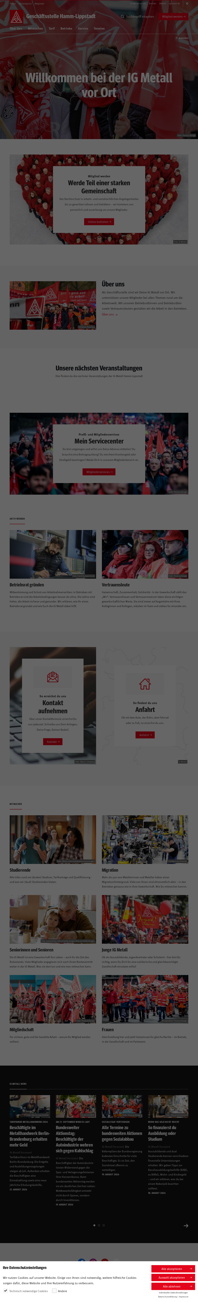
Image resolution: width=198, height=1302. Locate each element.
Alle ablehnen (171, 1286)
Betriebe (66, 28)
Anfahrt (162, 3)
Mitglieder (39, 3)
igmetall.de (174, 3)
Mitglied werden (172, 16)
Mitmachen (35, 28)
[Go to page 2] (99, 1225)
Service (83, 28)
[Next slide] (186, 1225)
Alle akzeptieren (171, 1269)
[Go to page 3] (103, 1225)
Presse (13, 3)
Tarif (52, 28)
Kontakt (152, 3)
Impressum (183, 1296)
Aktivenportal (25, 3)
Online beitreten (98, 222)
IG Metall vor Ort (138, 3)
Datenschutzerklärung (167, 1296)
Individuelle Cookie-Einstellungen (173, 1292)
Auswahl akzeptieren (172, 1277)
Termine (99, 28)
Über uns (108, 314)
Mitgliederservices (98, 472)
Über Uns (16, 28)
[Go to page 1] (94, 1225)
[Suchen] (122, 16)
